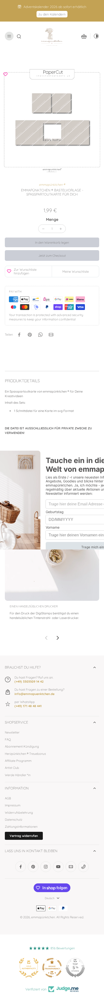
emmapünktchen (43, 917)
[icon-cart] (84, 36)
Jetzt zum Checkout (52, 255)
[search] (19, 36)
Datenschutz (13, 819)
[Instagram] (45, 866)
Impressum (12, 805)
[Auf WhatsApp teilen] (40, 334)
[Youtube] (58, 866)
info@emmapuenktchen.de (34, 694)
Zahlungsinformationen (21, 826)
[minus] (43, 229)
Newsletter (12, 732)
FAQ (8, 739)
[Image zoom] (52, 121)
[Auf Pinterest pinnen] (29, 334)
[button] (52, 242)
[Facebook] (20, 866)
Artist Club (12, 768)
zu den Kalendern (52, 14)
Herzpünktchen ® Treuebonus (25, 754)
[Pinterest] (33, 866)
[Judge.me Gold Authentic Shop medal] (28, 967)
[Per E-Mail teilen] (51, 334)
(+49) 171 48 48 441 (28, 706)
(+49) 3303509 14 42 (29, 681)
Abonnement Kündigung (22, 746)
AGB (8, 798)
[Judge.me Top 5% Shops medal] (75, 967)
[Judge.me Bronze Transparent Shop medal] (52, 967)
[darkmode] (94, 36)
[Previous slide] (46, 638)
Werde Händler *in (17, 775)
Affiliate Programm (18, 761)
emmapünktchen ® (52, 184)
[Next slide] (58, 638)
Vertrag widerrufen (24, 836)
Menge (52, 219)
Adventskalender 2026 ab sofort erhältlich (54, 7)
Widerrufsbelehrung (19, 812)
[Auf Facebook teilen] (19, 334)
